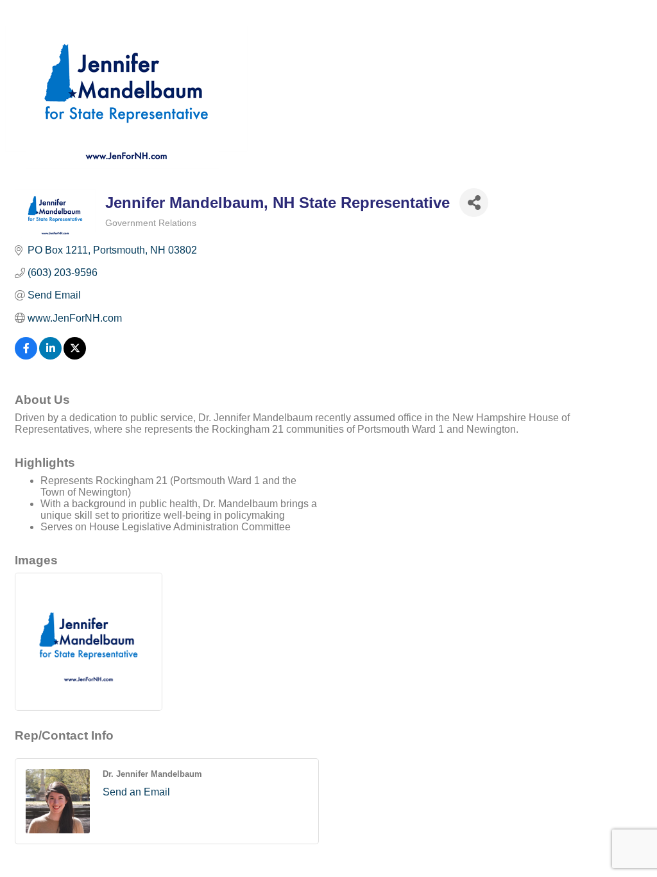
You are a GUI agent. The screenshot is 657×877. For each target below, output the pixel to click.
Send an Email (136, 791)
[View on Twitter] (75, 356)
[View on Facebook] (26, 356)
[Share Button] (473, 202)
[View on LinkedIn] (50, 356)
